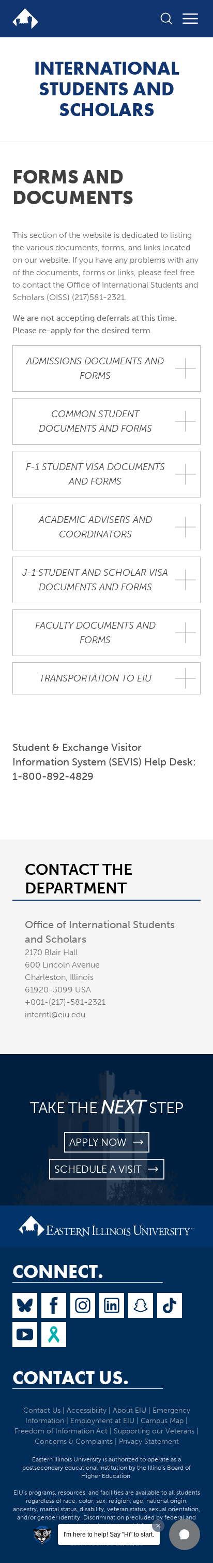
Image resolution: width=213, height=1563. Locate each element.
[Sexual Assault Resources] (53, 1334)
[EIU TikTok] (169, 1305)
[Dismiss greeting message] (158, 1525)
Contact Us (41, 1410)
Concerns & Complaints (74, 1441)
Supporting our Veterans (154, 1431)
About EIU (129, 1410)
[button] (184, 1534)
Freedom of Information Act (61, 1431)
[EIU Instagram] (82, 1305)
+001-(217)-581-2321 (65, 1002)
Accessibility (86, 1410)
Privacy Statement (149, 1441)
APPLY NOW (100, 1142)
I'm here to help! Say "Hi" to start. (109, 1534)
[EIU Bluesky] (24, 1305)
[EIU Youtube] (24, 1334)
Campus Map (162, 1420)
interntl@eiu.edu (55, 1014)
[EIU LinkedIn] (111, 1305)
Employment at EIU (102, 1420)
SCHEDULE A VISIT (100, 1169)
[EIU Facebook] (53, 1305)
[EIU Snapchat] (140, 1305)
